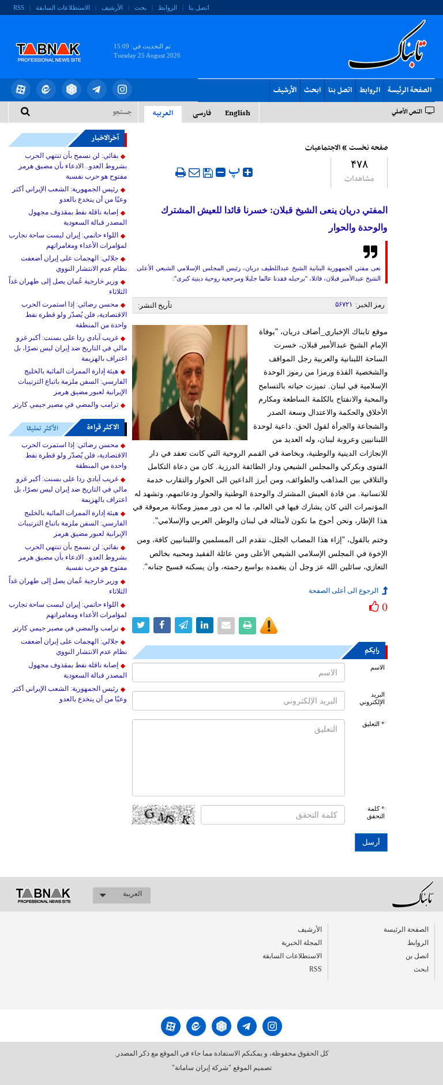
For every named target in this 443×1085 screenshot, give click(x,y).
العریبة (132, 894)
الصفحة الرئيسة (409, 90)
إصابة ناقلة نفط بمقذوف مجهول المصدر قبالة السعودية (77, 217)
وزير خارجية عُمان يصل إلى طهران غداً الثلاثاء (68, 286)
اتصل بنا (199, 7)
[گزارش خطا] (268, 625)
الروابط (167, 7)
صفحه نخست (368, 148)
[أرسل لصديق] (194, 172)
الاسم (377, 667)
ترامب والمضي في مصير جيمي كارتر (65, 404)
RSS (18, 7)
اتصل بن (417, 956)
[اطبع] (180, 172)
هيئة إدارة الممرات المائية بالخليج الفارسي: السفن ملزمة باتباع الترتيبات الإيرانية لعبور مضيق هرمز (72, 381)
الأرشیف (112, 7)
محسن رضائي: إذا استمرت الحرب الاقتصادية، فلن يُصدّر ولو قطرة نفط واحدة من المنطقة (74, 314)
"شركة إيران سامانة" (201, 1068)
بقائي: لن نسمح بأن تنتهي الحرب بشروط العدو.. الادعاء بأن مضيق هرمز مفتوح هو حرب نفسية (72, 166)
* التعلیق (373, 724)
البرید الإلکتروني (372, 698)
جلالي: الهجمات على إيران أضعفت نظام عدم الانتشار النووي (74, 263)
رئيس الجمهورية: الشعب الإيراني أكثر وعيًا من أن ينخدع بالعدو (69, 194)
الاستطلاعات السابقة (63, 7)
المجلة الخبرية (301, 943)
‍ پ (235, 171)
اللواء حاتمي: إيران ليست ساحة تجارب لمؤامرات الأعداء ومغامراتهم (68, 240)
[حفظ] (208, 173)
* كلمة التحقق (376, 812)
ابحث (312, 90)
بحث (140, 7)
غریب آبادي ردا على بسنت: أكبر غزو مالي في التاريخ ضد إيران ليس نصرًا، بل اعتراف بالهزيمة (70, 348)
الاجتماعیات (322, 148)
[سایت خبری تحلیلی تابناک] (55, 39)
